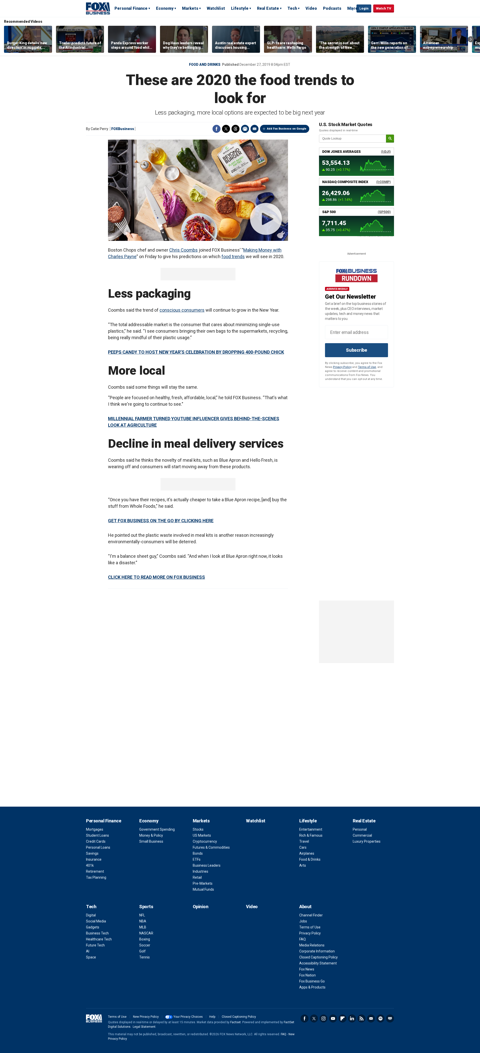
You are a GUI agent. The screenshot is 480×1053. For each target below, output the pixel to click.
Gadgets (92, 927)
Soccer (144, 945)
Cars (302, 847)
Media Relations (311, 945)
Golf (142, 951)
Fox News (306, 969)
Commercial (362, 835)
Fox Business (98, 8)
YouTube (333, 1018)
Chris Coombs (183, 250)
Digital (91, 915)
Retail (197, 877)
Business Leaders (206, 865)
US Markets (202, 835)
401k (90, 865)
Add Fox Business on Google (286, 128)
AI (87, 951)
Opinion (200, 906)
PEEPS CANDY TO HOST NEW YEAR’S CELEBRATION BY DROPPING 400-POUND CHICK (196, 352)
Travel (304, 841)
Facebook (216, 129)
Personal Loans (98, 847)
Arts (302, 865)
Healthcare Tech (99, 939)
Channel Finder (311, 915)
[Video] (198, 190)
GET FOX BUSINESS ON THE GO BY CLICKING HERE (161, 520)
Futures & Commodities (211, 847)
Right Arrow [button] (471, 39)
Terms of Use (367, 367)
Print (245, 129)
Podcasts (332, 8)
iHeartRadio (390, 1018)
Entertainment (310, 829)
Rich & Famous (310, 835)
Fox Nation (307, 975)
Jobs (303, 921)
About (305, 906)
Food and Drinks (204, 65)
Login (363, 8)
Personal (360, 829)
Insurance (94, 859)
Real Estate (268, 8)
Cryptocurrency (205, 841)
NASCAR (146, 933)
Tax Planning (96, 877)
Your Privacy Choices (188, 1016)
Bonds (198, 853)
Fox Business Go (312, 981)
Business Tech (97, 933)
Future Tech (95, 945)
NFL (142, 915)
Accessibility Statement (318, 963)
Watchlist (216, 8)
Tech (292, 8)
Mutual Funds (203, 889)
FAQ (302, 939)
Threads (236, 129)
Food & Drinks (309, 859)
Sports (146, 906)
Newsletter (371, 1018)
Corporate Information (317, 951)
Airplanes (306, 853)
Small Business (151, 841)
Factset (235, 1022)
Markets (190, 8)
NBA (142, 921)
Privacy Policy (342, 367)
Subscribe (356, 350)
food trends (233, 256)
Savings (92, 853)
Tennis (144, 957)
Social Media (96, 921)
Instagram (324, 1018)
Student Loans (97, 835)
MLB (142, 927)
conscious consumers (182, 310)
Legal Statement (144, 1026)
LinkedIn (352, 1018)
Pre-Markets (202, 883)
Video (311, 8)
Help (212, 1016)
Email (254, 129)
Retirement (95, 871)
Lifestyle (239, 8)
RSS (362, 1018)
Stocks (198, 829)
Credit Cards (96, 841)
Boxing (144, 939)
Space (91, 957)
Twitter (226, 129)
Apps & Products (312, 987)
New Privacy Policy (146, 1016)
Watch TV (383, 8)
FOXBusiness (122, 129)
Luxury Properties (366, 841)
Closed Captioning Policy (318, 957)
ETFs (196, 859)
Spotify (380, 1018)
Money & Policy (151, 835)
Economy (165, 8)
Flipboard (342, 1018)
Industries (200, 871)
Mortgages (94, 829)
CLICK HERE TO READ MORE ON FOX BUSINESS (156, 577)
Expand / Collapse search (351, 9)
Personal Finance (131, 8)
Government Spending (157, 829)
